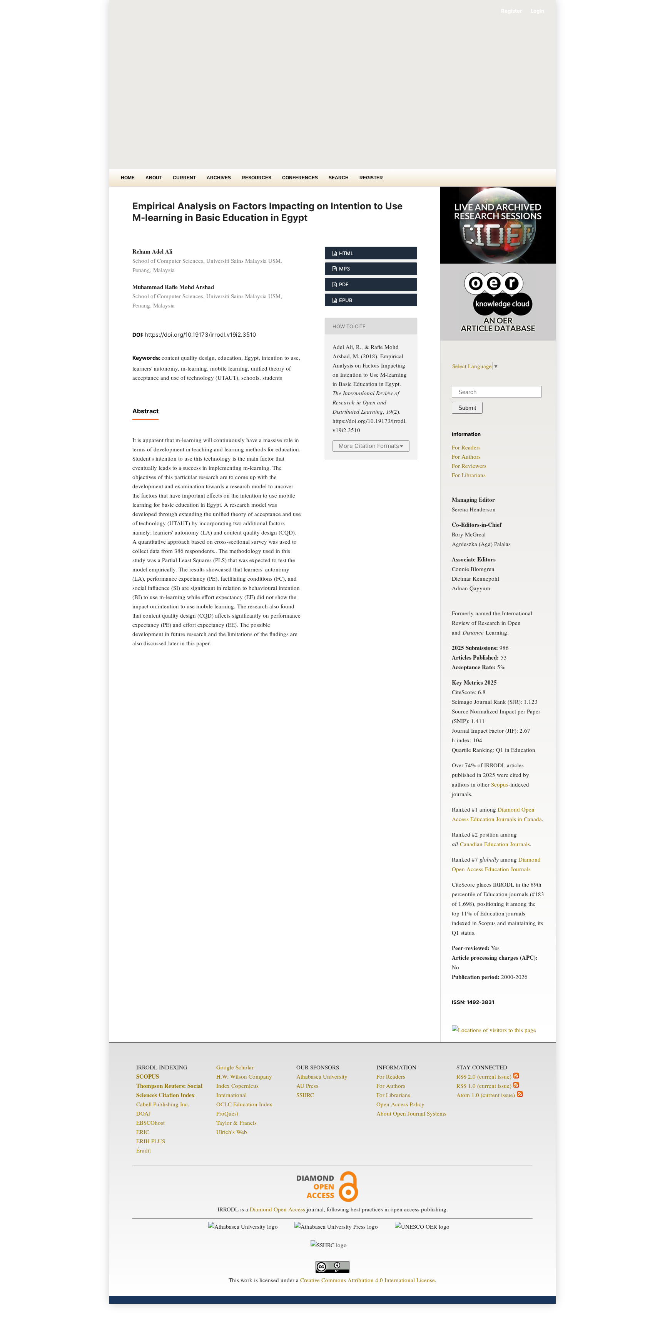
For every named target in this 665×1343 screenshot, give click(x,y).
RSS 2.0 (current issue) (484, 1076)
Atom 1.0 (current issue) (486, 1095)
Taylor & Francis (236, 1122)
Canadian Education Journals (495, 844)
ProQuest (227, 1113)
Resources (256, 177)
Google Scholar (235, 1067)
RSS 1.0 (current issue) (484, 1085)
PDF (343, 284)
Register (371, 177)
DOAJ (143, 1113)
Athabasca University (322, 1076)
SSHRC (305, 1095)
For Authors (466, 456)
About (153, 177)
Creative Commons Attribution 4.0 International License (367, 1280)
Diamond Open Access (277, 1209)
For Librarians (469, 475)
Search (339, 177)
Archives (219, 177)
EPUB (345, 300)
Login (537, 11)
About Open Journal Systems (411, 1113)
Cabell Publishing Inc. (162, 1104)
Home (128, 177)
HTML (345, 253)
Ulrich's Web (231, 1132)
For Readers (466, 447)
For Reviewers (469, 465)
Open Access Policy (400, 1104)
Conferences (300, 177)
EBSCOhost (150, 1122)
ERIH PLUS (150, 1141)
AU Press (307, 1085)
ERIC (142, 1132)
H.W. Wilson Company (244, 1076)
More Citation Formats (369, 445)
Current (184, 177)
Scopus (499, 784)
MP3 (344, 269)
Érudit (143, 1150)
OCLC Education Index (244, 1104)
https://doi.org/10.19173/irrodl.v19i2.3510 (200, 334)
